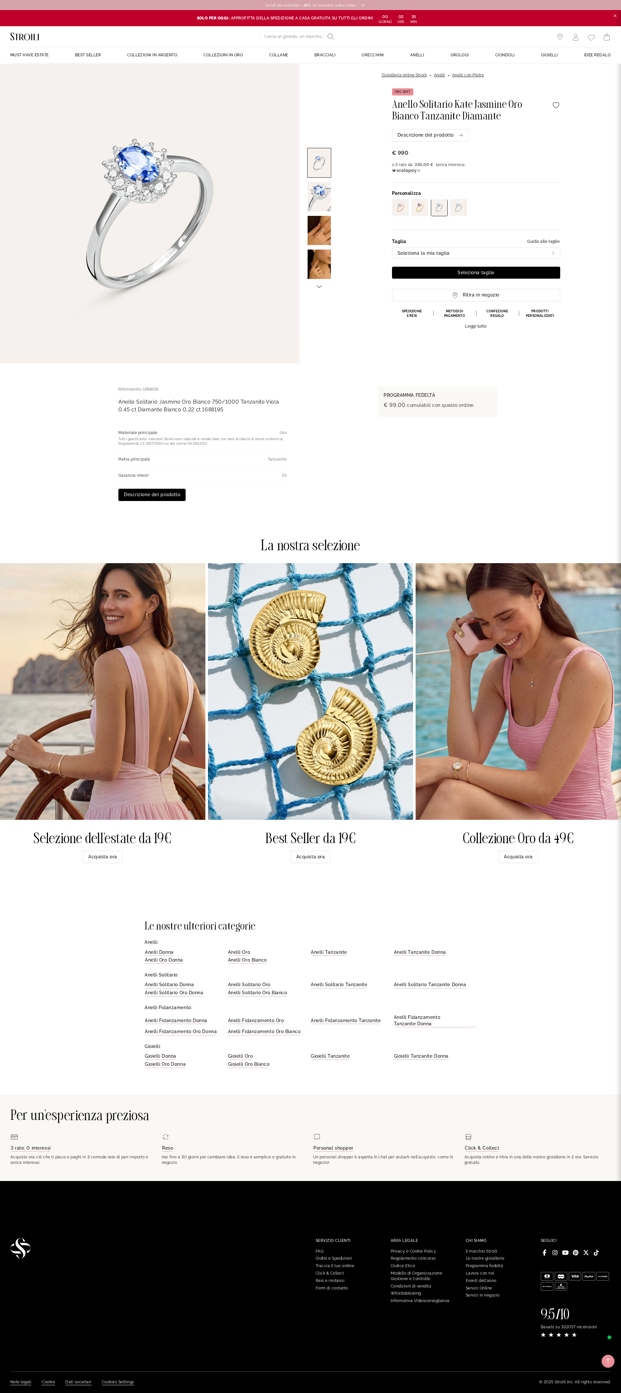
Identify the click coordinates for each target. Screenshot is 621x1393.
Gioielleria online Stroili (404, 75)
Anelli (439, 75)
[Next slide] (319, 286)
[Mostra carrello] (607, 37)
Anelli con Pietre (468, 75)
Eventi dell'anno (481, 1280)
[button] (476, 319)
